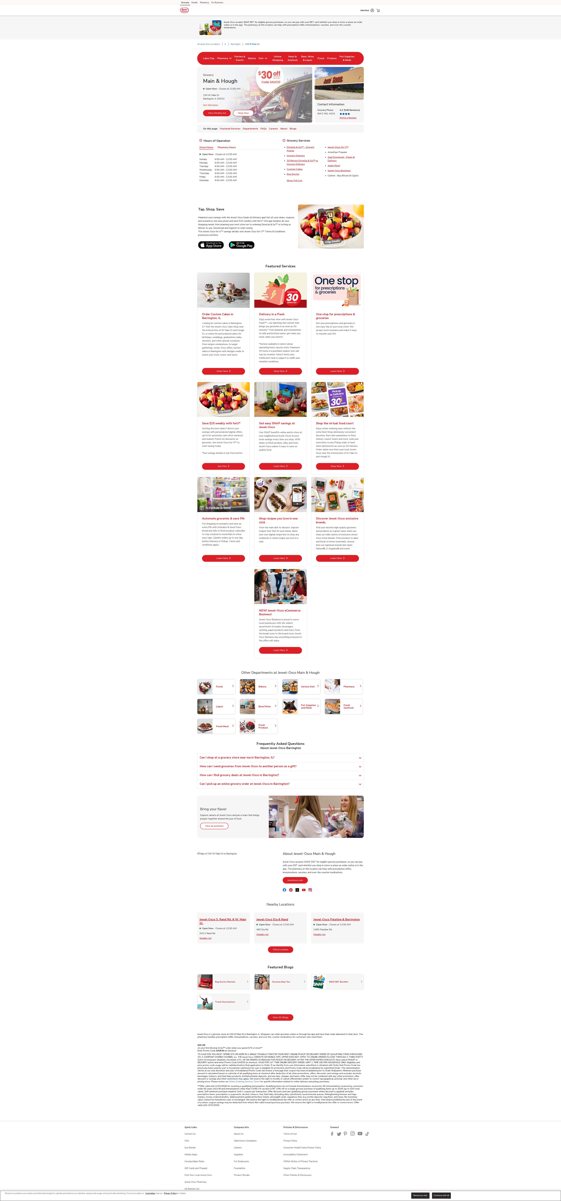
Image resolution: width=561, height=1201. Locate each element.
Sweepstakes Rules (194, 1161)
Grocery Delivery (296, 155)
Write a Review (348, 117)
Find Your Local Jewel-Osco (198, 1175)
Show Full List (294, 180)
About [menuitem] (283, 128)
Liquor (224, 706)
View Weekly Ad (217, 113)
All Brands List (192, 1188)
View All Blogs (283, 1017)
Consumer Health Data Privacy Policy (302, 1147)
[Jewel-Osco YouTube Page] (360, 1135)
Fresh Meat (224, 726)
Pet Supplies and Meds (309, 706)
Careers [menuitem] (273, 128)
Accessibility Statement (295, 1154)
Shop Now (243, 113)
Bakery (267, 686)
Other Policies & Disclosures (297, 1175)
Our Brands (190, 1147)
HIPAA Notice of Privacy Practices (300, 1161)
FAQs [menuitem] (263, 128)
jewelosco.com (298, 880)
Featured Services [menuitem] (230, 128)
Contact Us (190, 1133)
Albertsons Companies (245, 1140)
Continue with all (441, 1195)
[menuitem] (209, 58)
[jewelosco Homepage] (184, 10)
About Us (238, 1133)
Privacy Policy (290, 1140)
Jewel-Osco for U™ (338, 147)
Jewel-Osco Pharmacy (196, 1182)
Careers (238, 1147)
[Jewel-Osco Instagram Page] (353, 1135)
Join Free (231, 466)
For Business (217, 2)
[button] (367, 10)
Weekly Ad (205, 938)
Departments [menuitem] (250, 128)
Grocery (185, 2)
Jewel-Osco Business (339, 170)
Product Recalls (242, 1175)
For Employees (241, 1161)
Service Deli (309, 686)
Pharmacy (204, 2)
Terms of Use (290, 1133)
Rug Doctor (293, 174)
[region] (280, 1196)
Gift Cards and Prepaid (196, 1168)
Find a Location (283, 949)
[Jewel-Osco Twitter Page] (339, 1135)
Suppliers (238, 1154)
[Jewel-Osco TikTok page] (367, 1135)
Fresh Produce (267, 726)
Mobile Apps (191, 1154)
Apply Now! (334, 165)
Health (194, 2)
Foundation (239, 1168)
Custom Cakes (295, 169)
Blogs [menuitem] (293, 128)
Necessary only (420, 1195)
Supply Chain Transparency (296, 1168)
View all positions (216, 826)
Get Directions (210, 105)
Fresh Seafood (352, 706)
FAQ (187, 1140)
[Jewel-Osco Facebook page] (332, 1135)
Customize (150, 1193)
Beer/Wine (267, 706)
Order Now (231, 371)
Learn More (344, 371)
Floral (224, 686)
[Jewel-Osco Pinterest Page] (346, 1135)
